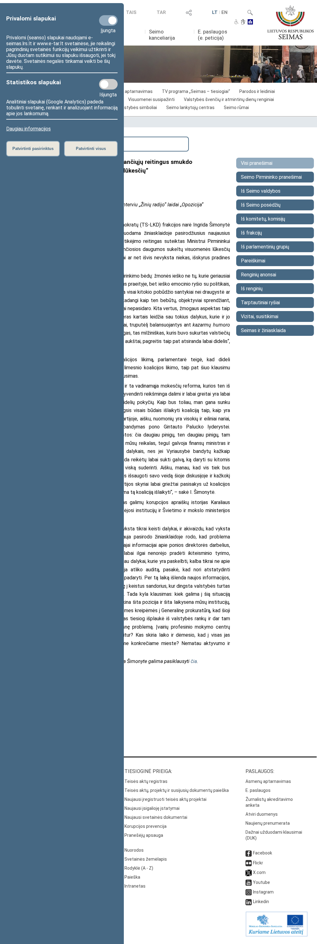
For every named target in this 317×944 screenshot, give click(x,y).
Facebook (262, 852)
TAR (161, 12)
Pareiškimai (253, 261)
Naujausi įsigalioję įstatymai (152, 808)
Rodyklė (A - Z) (138, 868)
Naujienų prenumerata (267, 823)
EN (224, 12)
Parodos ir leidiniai (257, 91)
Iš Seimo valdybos (260, 191)
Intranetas (134, 886)
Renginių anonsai (258, 275)
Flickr (258, 862)
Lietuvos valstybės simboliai (129, 107)
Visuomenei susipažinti (151, 99)
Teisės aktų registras (145, 781)
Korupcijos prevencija (145, 826)
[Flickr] (248, 862)
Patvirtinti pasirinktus (33, 148)
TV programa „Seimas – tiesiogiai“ (196, 91)
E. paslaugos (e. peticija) (212, 35)
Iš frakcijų (251, 233)
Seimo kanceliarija (162, 35)
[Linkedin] (248, 901)
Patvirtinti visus (91, 148)
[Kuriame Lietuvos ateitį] (276, 935)
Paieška (132, 877)
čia (194, 661)
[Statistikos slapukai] (108, 84)
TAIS (131, 12)
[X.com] (248, 872)
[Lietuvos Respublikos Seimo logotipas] (290, 22)
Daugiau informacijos (28, 129)
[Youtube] (248, 882)
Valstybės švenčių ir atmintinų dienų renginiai (229, 99)
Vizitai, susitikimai (259, 316)
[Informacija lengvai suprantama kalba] (250, 22)
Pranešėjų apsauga (143, 835)
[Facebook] (248, 852)
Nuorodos (134, 850)
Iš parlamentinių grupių (265, 247)
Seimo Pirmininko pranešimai (271, 177)
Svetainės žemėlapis (145, 859)
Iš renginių (252, 289)
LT (215, 12)
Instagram (263, 891)
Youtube (261, 882)
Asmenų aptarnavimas (268, 781)
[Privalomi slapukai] (108, 20)
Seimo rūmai (236, 107)
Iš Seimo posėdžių (260, 205)
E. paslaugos (258, 790)
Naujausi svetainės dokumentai (155, 817)
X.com (259, 872)
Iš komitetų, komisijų (263, 219)
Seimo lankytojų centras (190, 107)
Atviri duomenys (261, 814)
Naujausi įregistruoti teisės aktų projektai (165, 799)
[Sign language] (243, 22)
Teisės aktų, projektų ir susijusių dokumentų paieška (176, 790)
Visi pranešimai (256, 163)
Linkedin (261, 901)
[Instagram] (248, 891)
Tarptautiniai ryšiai (260, 302)
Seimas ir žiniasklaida (263, 330)
